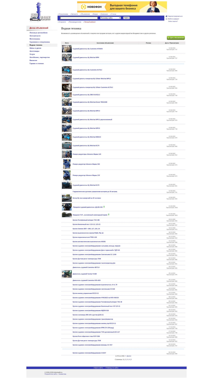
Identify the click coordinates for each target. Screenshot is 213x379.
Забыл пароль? (173, 21)
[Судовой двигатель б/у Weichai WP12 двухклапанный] (67, 123)
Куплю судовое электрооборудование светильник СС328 (94, 289)
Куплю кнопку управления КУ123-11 (86, 293)
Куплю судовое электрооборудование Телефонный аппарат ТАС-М (97, 302)
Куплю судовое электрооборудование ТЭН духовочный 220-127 (96, 332)
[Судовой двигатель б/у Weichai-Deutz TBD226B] (67, 105)
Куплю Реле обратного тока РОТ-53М (86, 336)
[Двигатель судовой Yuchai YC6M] (67, 277)
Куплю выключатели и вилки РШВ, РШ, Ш (88, 233)
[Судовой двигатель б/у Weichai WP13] (67, 114)
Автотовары (34, 51)
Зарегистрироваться (175, 16)
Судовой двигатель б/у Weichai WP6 (86, 57)
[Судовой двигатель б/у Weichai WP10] (67, 131)
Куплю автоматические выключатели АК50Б (89, 241)
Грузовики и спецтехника (40, 42)
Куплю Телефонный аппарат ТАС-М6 (86, 220)
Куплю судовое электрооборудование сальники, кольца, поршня (96, 246)
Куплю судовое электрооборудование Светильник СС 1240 (94, 254)
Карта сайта (98, 368)
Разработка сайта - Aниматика (55, 374)
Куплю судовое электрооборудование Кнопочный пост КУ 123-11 (96, 306)
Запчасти (74, 14)
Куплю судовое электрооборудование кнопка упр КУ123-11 (94, 323)
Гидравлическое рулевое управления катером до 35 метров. (95, 191)
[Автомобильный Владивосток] (39, 22)
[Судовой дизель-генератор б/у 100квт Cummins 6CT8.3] (67, 90)
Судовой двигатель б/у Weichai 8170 (86, 145)
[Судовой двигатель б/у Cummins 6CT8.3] (67, 73)
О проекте (62, 22)
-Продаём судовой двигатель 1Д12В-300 (88, 207)
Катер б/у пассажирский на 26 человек (87, 198)
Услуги (32, 54)
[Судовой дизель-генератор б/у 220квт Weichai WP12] (67, 82)
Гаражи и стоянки (37, 63)
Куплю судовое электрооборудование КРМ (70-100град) (93, 328)
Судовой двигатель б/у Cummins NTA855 (88, 49)
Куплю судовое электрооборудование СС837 (89, 353)
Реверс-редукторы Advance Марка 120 (87, 154)
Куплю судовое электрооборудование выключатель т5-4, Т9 (95, 285)
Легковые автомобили (38, 33)
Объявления (85, 14)
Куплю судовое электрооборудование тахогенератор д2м (94, 263)
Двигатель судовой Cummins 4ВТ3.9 (86, 267)
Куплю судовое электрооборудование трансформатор (93, 319)
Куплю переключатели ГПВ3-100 (85, 237)
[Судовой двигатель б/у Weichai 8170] (67, 149)
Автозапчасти (35, 36)
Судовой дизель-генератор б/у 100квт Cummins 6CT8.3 (93, 87)
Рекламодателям (75, 22)
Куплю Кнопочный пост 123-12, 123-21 (86, 224)
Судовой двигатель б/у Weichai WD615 (87, 137)
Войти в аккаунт (173, 19)
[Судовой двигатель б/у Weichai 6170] (67, 188)
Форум (95, 14)
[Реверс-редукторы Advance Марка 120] (67, 157)
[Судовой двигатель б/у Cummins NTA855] (67, 52)
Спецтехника (63, 14)
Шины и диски (35, 48)
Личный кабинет (90, 22)
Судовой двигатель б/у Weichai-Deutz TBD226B (90, 102)
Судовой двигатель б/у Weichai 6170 (86, 185)
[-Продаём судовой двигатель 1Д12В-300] (67, 210)
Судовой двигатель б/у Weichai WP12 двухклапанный (92, 119)
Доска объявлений (39, 28)
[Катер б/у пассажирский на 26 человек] (67, 201)
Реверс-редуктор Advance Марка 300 (86, 164)
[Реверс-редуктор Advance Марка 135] (67, 180)
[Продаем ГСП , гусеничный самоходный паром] (67, 217)
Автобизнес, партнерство (40, 57)
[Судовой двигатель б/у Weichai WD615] (67, 140)
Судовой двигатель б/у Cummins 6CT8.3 (87, 70)
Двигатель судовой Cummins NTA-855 (87, 280)
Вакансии (33, 60)
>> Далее (128, 356)
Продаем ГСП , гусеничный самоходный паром (90, 215)
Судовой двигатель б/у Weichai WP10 (86, 128)
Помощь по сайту (112, 368)
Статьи (113, 14)
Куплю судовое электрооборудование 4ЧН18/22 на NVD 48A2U (96, 298)
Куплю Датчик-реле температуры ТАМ (87, 259)
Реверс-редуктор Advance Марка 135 (86, 175)
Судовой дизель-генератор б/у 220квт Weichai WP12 (92, 79)
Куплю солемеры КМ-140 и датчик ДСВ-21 (88, 315)
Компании (104, 14)
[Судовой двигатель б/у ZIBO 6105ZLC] (67, 96)
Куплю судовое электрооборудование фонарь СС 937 (92, 345)
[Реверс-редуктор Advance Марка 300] (67, 168)
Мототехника (35, 39)
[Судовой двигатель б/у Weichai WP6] (67, 61)
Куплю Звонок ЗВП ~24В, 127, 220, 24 (86, 229)
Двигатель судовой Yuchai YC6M (85, 274)
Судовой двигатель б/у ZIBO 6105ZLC (86, 95)
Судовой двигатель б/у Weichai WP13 (86, 111)
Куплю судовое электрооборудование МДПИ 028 (91, 310)
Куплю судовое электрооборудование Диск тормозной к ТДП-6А (96, 250)
